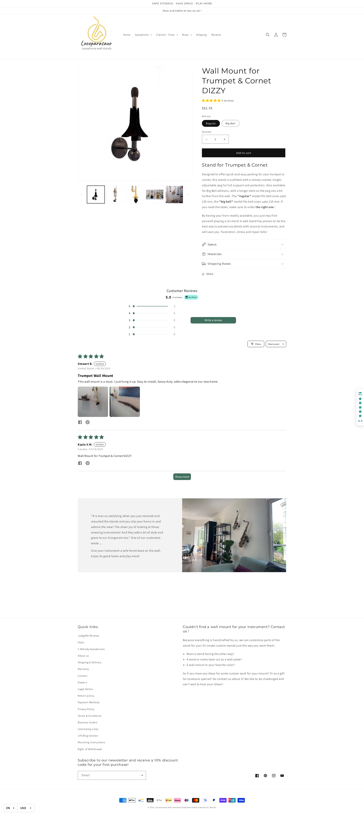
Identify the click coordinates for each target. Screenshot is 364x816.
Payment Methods (89, 702)
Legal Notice (85, 689)
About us (83, 655)
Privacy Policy (86, 709)
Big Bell (230, 123)
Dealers (82, 682)
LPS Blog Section (88, 735)
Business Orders (87, 722)
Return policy (86, 695)
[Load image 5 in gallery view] (174, 194)
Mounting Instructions (91, 742)
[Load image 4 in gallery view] (154, 194)
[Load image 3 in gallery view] (135, 194)
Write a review (213, 320)
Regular (211, 123)
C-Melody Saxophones (91, 649)
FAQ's (81, 642)
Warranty (83, 669)
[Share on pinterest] (87, 422)
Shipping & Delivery (89, 662)
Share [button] (209, 274)
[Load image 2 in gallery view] (115, 194)
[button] (143, 35)
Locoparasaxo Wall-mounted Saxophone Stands (176, 807)
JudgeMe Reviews (88, 635)
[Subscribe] (141, 775)
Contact (82, 675)
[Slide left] (82, 194)
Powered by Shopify (207, 807)
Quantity (206, 131)
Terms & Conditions (90, 715)
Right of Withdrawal (90, 749)
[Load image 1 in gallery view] (96, 194)
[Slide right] (188, 194)
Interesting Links (88, 729)
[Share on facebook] (80, 422)
